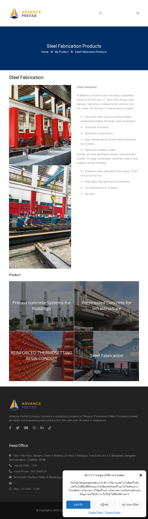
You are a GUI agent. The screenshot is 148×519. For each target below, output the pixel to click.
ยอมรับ (78, 504)
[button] (141, 475)
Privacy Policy (113, 512)
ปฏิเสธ (104, 504)
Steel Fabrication (106, 355)
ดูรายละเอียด (130, 504)
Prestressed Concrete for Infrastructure (107, 305)
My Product (62, 51)
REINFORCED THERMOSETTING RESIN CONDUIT (41, 355)
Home (45, 51)
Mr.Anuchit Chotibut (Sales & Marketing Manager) (43, 477)
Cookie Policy (95, 512)
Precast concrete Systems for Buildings (41, 305)
